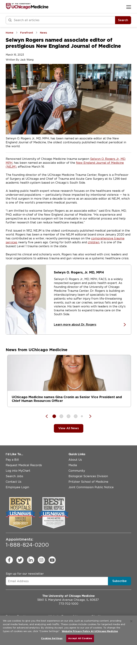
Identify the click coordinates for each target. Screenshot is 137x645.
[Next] (88, 416)
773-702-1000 (68, 603)
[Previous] (48, 416)
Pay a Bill (12, 459)
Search (123, 20)
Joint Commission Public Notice (91, 487)
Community (76, 470)
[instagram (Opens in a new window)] (41, 559)
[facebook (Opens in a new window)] (9, 559)
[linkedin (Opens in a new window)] (30, 559)
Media (72, 465)
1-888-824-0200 (27, 542)
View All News (68, 428)
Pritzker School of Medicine (88, 481)
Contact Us (13, 481)
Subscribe (119, 581)
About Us (75, 459)
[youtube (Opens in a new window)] (52, 559)
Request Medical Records (24, 465)
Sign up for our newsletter (25, 573)
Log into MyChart (18, 470)
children (93, 242)
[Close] (131, 621)
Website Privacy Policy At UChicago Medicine (90, 631)
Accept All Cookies (80, 638)
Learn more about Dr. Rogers (75, 324)
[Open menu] (128, 7)
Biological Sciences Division (88, 476)
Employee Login (17, 487)
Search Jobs (14, 476)
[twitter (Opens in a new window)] (20, 559)
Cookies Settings (51, 638)
